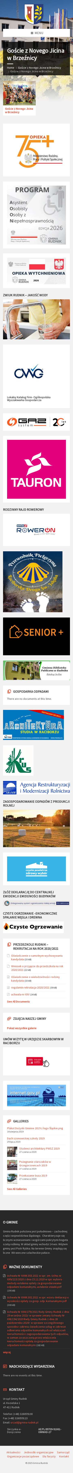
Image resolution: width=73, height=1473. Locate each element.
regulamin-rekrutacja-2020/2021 (30, 987)
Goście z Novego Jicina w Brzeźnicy (39, 67)
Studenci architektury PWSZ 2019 (39, 1148)
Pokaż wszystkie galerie (21, 1028)
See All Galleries (17, 1189)
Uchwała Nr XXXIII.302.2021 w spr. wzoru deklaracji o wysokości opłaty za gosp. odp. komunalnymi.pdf (38, 1299)
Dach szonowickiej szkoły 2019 (25, 1138)
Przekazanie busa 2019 (33, 1175)
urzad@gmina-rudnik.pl (24, 1422)
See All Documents (18, 1001)
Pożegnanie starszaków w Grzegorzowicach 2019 (35, 1163)
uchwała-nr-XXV (20, 994)
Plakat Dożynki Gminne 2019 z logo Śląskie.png (35, 1128)
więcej (7, 1352)
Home (10, 67)
